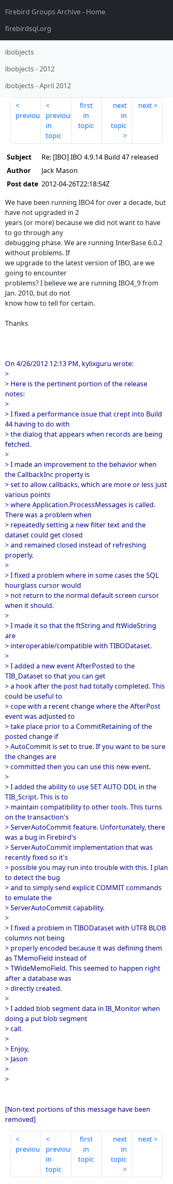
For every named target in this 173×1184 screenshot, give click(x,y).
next (145, 105)
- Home (55, 11)
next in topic (119, 115)
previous (28, 115)
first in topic (86, 115)
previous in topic (58, 125)
